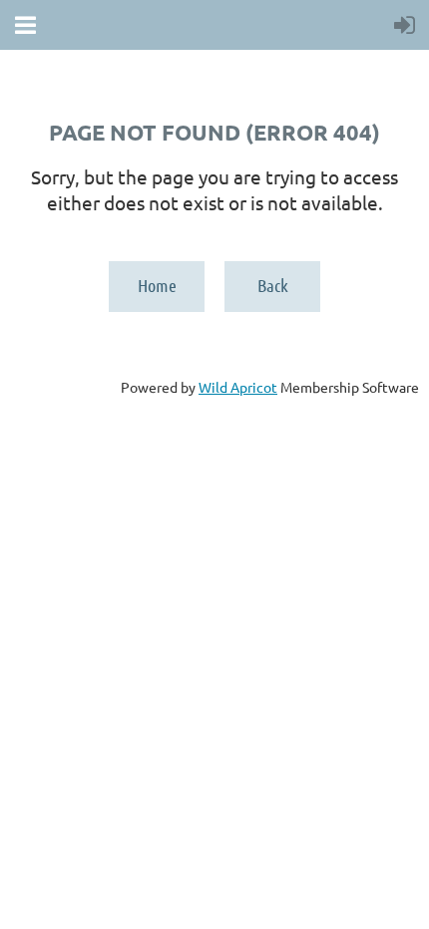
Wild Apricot (238, 387)
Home (157, 285)
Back (272, 285)
